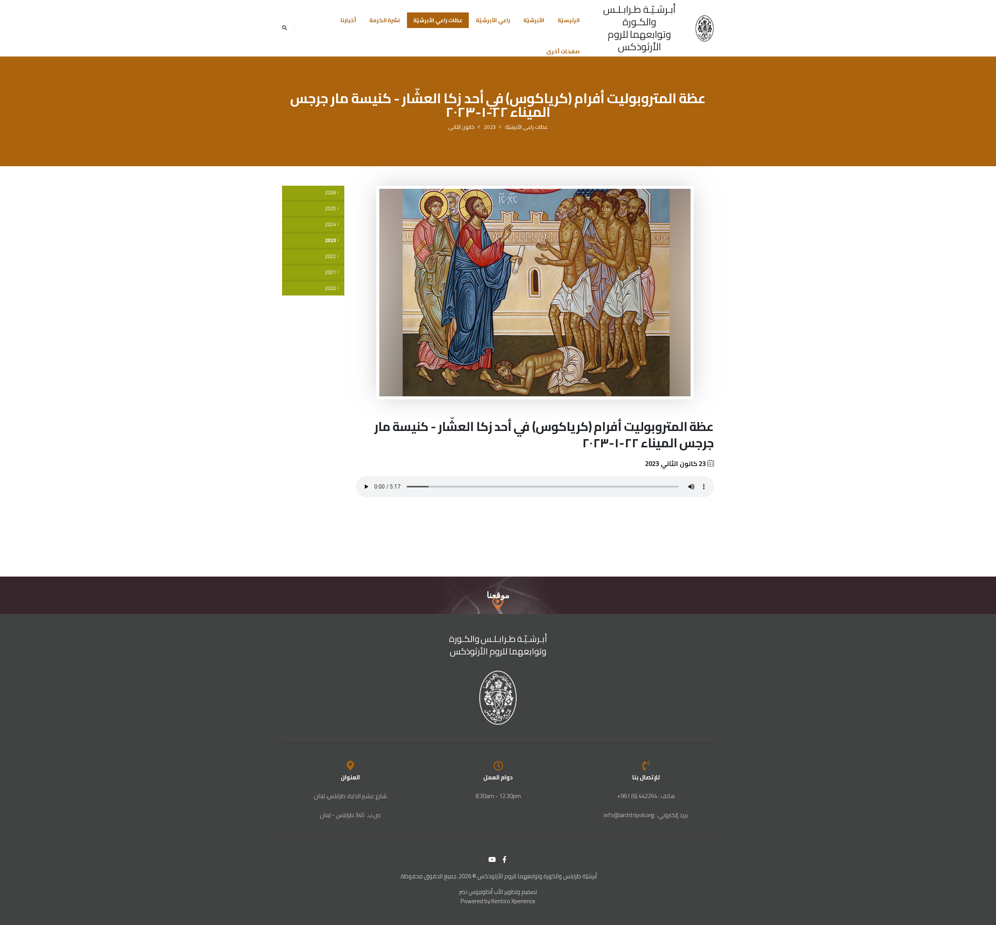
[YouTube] (492, 859)
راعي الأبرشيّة (493, 20)
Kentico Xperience (513, 901)
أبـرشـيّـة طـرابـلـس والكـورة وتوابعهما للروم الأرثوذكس (639, 28)
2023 (490, 127)
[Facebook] (504, 859)
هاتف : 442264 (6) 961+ (646, 796)
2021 (330, 272)
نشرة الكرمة (384, 20)
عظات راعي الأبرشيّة (438, 20)
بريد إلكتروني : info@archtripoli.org (646, 815)
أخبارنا (348, 20)
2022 (330, 256)
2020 (330, 288)
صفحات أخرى (563, 51)
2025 (330, 208)
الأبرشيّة (533, 20)
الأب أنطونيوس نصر (481, 891)
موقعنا (498, 595)
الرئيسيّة (569, 20)
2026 (330, 192)
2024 (330, 224)
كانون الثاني (461, 127)
